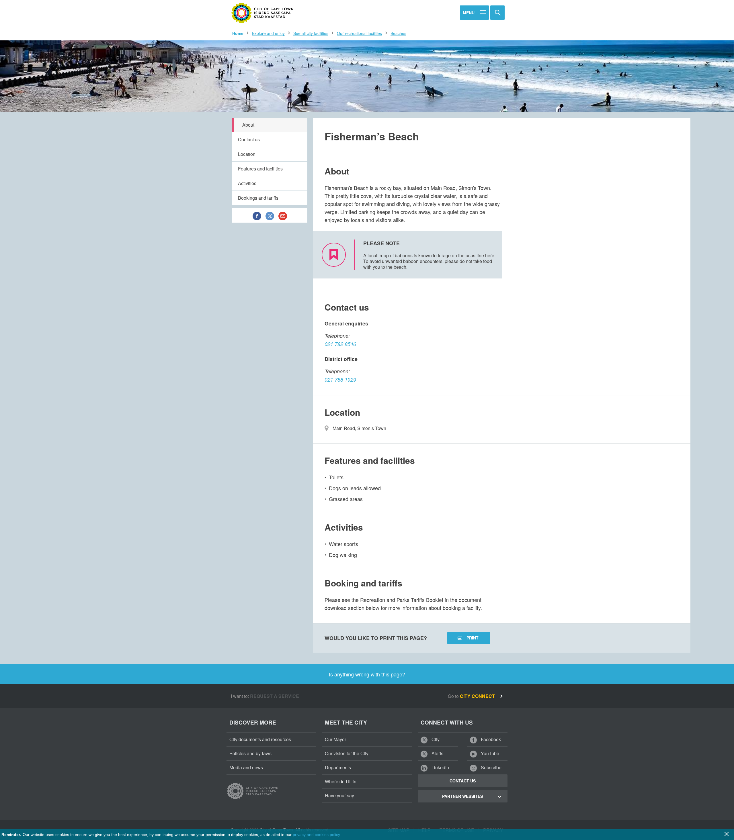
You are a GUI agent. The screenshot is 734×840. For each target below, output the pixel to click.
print (472, 638)
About (248, 124)
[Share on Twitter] (270, 215)
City (435, 739)
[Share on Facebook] (257, 215)
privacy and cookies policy (316, 834)
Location (246, 154)
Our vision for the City (346, 753)
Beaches (398, 33)
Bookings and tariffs (258, 198)
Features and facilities (260, 168)
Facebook (490, 739)
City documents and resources (260, 739)
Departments (338, 767)
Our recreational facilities (359, 33)
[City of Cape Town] (262, 13)
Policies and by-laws (250, 753)
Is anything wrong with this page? (367, 674)
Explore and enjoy (268, 33)
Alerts (436, 753)
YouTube (489, 753)
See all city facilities (310, 33)
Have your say (339, 795)
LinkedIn (439, 767)
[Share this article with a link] (282, 215)
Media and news (246, 767)
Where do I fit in (340, 781)
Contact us (249, 139)
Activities (247, 183)
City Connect (478, 696)
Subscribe (490, 767)
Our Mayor (335, 739)
